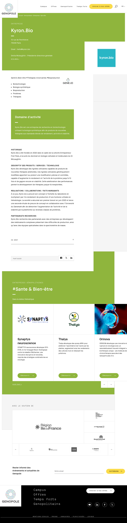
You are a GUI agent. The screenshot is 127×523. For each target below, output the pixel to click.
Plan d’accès (78, 516)
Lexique (90, 516)
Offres (54, 6)
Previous (104, 384)
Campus (43, 6)
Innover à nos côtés (101, 6)
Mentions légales (41, 516)
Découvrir (25, 375)
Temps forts (82, 6)
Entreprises (36, 15)
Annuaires (65, 516)
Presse (55, 516)
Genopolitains (67, 6)
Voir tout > (17, 384)
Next (111, 384)
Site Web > (15, 59)
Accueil (21, 15)
